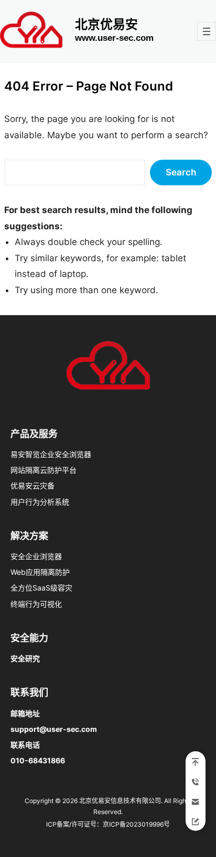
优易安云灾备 (32, 485)
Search (181, 172)
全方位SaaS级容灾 (41, 587)
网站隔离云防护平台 (43, 469)
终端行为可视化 (36, 603)
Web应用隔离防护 (40, 571)
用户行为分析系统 (39, 501)
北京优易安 (106, 24)
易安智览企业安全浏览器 (50, 454)
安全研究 (25, 658)
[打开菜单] (206, 31)
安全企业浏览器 (36, 556)
